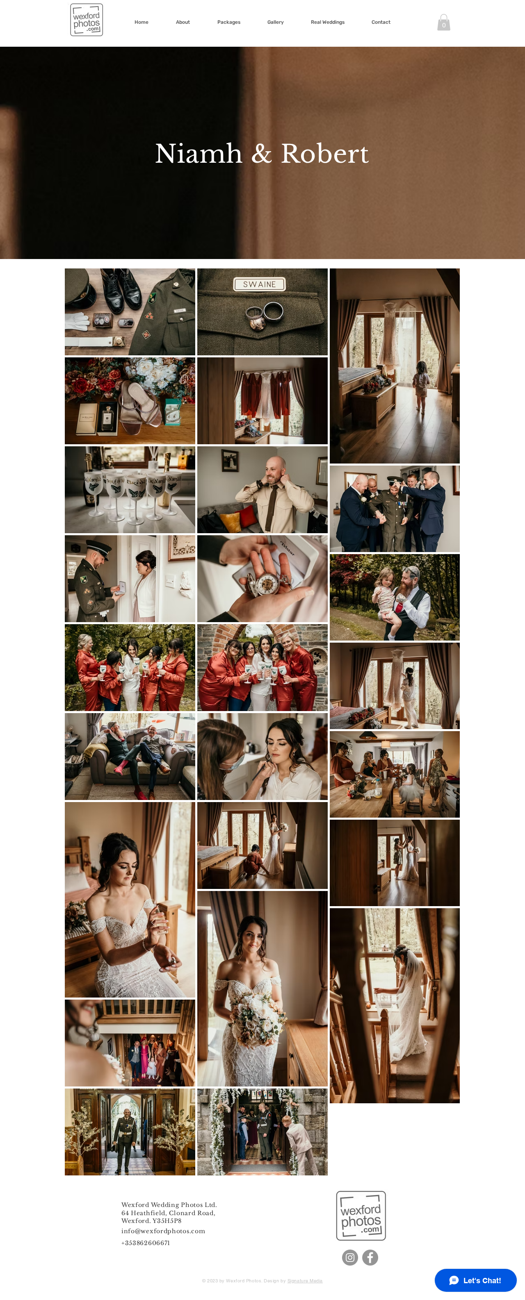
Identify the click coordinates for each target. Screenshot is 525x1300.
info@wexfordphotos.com (163, 1231)
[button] (444, 22)
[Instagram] (350, 1258)
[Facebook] (370, 1258)
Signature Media (305, 1281)
